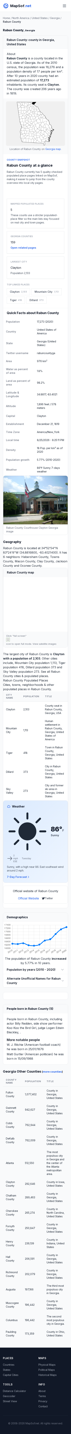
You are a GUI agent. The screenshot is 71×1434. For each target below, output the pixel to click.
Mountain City (24, 663)
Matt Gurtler (15, 1054)
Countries (8, 1364)
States (6, 1369)
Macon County (25, 561)
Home (6, 18)
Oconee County (31, 565)
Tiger (62, 663)
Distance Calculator (14, 1391)
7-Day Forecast (17, 876)
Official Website (28, 898)
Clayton (16, 267)
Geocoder (9, 1396)
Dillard (30, 667)
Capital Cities (10, 1374)
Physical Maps (47, 1364)
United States (40, 18)
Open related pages (23, 247)
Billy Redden (23, 1023)
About (42, 1391)
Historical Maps (47, 1374)
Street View (10, 1401)
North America (20, 18)
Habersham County (34, 557)
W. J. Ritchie (15, 1044)
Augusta (10, 1289)
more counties (52, 1071)
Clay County (45, 561)
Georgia (55, 18)
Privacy (42, 1401)
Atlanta (10, 1163)
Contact (43, 1406)
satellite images (47, 644)
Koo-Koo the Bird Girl (21, 1028)
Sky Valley (10, 671)
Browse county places (35, 190)
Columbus (12, 1320)
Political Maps (46, 1369)
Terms (42, 1396)
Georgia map (53, 149)
